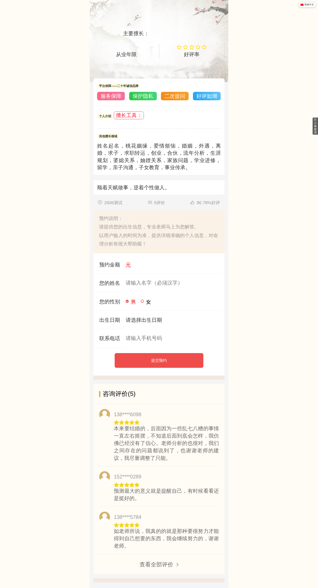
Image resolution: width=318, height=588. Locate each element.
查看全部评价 (156, 564)
